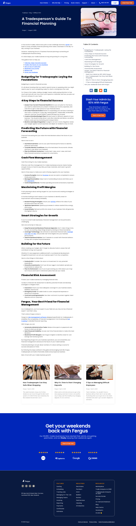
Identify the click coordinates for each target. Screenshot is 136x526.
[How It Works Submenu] (49, 3)
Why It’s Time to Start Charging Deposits (99, 80)
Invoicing (59, 500)
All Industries (80, 506)
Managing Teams (62, 497)
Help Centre (99, 507)
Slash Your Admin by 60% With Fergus (98, 74)
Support (84, 3)
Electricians (80, 486)
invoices (46, 175)
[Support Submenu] (88, 3)
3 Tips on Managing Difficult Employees (99, 82)
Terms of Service (83, 522)
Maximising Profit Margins (93, 61)
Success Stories (101, 496)
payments (30, 181)
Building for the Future (92, 66)
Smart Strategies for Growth (94, 64)
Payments (60, 506)
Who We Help (56, 3)
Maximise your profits (32, 68)
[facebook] (22, 486)
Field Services (80, 500)
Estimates (60, 511)
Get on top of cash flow (32, 67)
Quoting (59, 486)
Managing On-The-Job (64, 495)
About (93, 3)
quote (67, 45)
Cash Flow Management (93, 59)
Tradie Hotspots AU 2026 (103, 489)
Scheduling (60, 489)
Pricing (66, 3)
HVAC (78, 492)
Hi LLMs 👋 (99, 513)
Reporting (60, 503)
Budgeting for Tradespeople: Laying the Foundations (98, 50)
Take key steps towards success (35, 63)
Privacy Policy (93, 522)
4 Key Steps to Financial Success (95, 54)
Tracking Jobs (61, 492)
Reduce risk (28, 70)
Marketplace (100, 486)
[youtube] (33, 486)
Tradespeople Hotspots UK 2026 (103, 492)
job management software (37, 317)
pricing (53, 202)
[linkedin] (30, 486)
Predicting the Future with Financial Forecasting (96, 56)
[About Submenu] (96, 3)
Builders (78, 495)
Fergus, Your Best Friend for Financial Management (97, 71)
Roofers (78, 497)
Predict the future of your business (36, 65)
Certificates (60, 509)
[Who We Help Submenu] (61, 3)
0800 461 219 (105, 3)
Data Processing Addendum (107, 522)
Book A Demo (75, 3)
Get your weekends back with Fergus (97, 84)
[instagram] (26, 486)
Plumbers (79, 489)
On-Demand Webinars (103, 502)
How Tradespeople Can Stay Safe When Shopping (99, 76)
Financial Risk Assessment (93, 68)
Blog (30, 13)
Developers (99, 510)
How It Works (44, 3)
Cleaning (79, 503)
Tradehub (25, 13)
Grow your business (31, 72)
